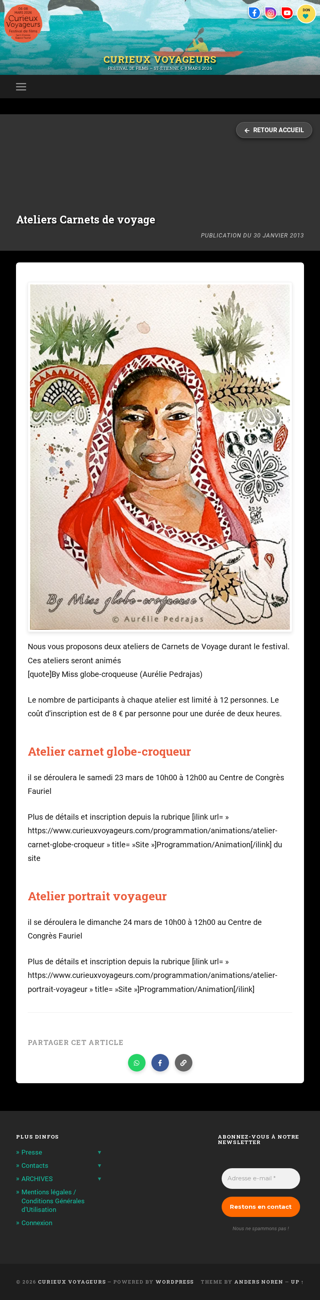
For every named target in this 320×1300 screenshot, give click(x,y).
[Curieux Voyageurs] (23, 23)
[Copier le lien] (183, 1063)
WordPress (174, 1282)
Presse (31, 1152)
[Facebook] (254, 13)
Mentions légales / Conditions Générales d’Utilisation (53, 1200)
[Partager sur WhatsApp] (137, 1063)
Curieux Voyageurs (160, 59)
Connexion (36, 1223)
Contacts (34, 1165)
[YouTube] (287, 13)
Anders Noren (258, 1282)
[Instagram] (271, 13)
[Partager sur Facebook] (160, 1063)
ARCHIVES (37, 1179)
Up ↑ (297, 1282)
